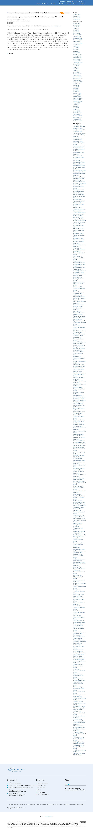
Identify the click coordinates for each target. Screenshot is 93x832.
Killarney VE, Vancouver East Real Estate (78, 416)
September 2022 (77, 101)
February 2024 (77, 73)
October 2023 (77, 80)
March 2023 (76, 91)
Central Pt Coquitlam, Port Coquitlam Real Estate (79, 230)
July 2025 (76, 46)
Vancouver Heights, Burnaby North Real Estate (78, 688)
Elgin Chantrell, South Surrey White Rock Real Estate (79, 322)
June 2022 (76, 106)
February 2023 (77, 93)
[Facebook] (66, 784)
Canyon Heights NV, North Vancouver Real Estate (79, 196)
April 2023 (76, 90)
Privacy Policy (41, 792)
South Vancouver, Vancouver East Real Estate (78, 629)
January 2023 (77, 95)
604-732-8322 (80, 1)
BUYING (53, 3)
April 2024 (76, 70)
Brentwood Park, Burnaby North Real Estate (78, 157)
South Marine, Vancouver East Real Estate (78, 617)
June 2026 (76, 28)
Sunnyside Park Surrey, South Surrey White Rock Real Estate (79, 654)
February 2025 (77, 54)
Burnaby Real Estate (78, 189)
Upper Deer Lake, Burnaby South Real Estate (78, 676)
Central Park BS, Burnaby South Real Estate (78, 225)
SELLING (61, 3)
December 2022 (77, 96)
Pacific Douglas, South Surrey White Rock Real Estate (79, 520)
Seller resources (42, 787)
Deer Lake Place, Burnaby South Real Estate (78, 279)
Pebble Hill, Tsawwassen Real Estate (78, 528)
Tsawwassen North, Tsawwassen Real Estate (78, 666)
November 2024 (77, 59)
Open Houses (77, 17)
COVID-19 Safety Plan (43, 794)
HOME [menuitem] (38, 3)
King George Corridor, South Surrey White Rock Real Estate (79, 421)
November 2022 (77, 98)
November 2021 (77, 117)
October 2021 (77, 119)
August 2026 (76, 25)
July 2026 (76, 27)
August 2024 (76, 64)
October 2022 (77, 99)
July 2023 (76, 85)
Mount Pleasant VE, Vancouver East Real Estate (78, 488)
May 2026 (76, 30)
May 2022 (76, 108)
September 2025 (77, 43)
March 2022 (76, 111)
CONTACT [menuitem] (82, 3)
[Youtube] (69, 784)
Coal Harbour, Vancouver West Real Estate (79, 253)
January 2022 (77, 114)
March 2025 (76, 52)
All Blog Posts (76, 14)
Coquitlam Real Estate (79, 264)
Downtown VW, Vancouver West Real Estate (20, 21)
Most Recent (76, 23)
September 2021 (77, 120)
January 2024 (77, 75)
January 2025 (77, 56)
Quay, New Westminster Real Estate (78, 539)
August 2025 (76, 44)
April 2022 (76, 109)
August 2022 (76, 103)
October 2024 (77, 60)
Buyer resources (42, 785)
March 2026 (76, 33)
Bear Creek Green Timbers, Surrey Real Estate (78, 143)
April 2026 (76, 31)
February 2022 (77, 112)
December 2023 (77, 77)
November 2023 (77, 78)
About (39, 790)
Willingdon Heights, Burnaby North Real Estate (78, 739)
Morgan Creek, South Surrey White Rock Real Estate (79, 483)
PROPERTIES (45, 3)
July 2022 (76, 104)
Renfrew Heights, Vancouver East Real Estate (78, 556)
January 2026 (77, 36)
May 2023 (76, 88)
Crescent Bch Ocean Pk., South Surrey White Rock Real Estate (79, 274)
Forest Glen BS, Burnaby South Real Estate (78, 339)
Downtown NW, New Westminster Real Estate (79, 284)
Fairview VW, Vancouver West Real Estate (79, 327)
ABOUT (75, 3)
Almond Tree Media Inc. (79, 789)
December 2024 (77, 57)
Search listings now (43, 783)
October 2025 (77, 41)
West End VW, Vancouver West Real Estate (79, 713)
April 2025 (76, 51)
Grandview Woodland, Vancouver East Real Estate (79, 374)
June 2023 (76, 86)
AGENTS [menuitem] (68, 3)
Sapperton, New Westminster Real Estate (78, 577)
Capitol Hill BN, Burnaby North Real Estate (78, 204)
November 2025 (77, 39)
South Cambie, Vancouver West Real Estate (79, 607)
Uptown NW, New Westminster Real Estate (78, 684)
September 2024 (77, 62)
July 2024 (76, 65)
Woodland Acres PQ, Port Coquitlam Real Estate (78, 747)
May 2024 (76, 69)
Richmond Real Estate (79, 562)
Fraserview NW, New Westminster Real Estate (79, 353)
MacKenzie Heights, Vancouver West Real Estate (79, 449)
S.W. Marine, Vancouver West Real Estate (79, 572)
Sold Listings (76, 19)
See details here (56, 26)
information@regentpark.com (65, 1)
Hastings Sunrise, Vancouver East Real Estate (78, 389)
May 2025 (76, 49)
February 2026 (77, 35)
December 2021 (77, 116)
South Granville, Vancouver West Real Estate (79, 612)
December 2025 (77, 38)
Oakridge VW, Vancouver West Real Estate (79, 512)
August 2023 (76, 83)
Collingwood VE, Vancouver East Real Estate (78, 258)
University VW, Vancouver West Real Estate (79, 671)
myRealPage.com (49, 816)
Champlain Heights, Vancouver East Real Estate (78, 235)
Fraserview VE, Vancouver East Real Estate (78, 358)
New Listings (76, 16)
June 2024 (76, 67)
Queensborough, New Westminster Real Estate (79, 544)
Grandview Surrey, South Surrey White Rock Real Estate (78, 369)
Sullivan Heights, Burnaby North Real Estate (78, 646)
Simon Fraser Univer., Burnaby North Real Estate (79, 599)
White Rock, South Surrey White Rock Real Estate (79, 734)
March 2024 (76, 72)
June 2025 (76, 48)
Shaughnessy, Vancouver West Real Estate (79, 591)
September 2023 (77, 82)
